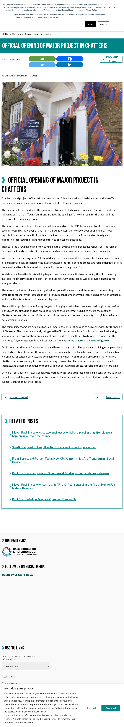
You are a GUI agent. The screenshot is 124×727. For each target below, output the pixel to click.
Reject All (91, 708)
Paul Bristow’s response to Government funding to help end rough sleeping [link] (60, 473)
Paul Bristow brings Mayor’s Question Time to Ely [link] (44, 499)
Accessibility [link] (9, 676)
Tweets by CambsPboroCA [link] (17, 574)
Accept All (111, 708)
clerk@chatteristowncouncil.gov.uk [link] (87, 340)
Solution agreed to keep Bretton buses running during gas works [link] (54, 447)
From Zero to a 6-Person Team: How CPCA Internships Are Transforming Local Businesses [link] (63, 460)
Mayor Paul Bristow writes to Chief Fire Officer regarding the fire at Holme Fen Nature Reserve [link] (63, 486)
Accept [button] (90, 24)
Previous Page (112, 59)
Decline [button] (103, 24)
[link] (42, 58)
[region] (62, 705)
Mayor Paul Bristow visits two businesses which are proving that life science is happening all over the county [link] (62, 434)
